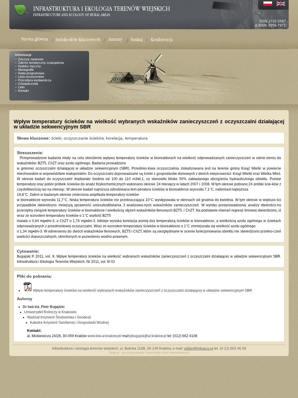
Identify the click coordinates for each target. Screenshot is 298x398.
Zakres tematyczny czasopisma (41, 62)
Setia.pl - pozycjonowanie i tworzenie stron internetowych (149, 352)
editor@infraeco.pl (198, 348)
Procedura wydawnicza (34, 80)
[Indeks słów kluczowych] (78, 39)
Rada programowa (31, 73)
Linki (21, 87)
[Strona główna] (38, 39)
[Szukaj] (137, 39)
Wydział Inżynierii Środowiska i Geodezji (59, 317)
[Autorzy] (115, 39)
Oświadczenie (28, 83)
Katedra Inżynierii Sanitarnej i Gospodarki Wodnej (69, 322)
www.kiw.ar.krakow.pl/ (104, 336)
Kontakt (23, 90)
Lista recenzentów (31, 76)
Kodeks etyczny (29, 66)
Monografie (26, 69)
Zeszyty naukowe (30, 59)
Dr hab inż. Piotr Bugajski (43, 307)
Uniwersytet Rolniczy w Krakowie (50, 312)
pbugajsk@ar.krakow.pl (148, 336)
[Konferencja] (162, 39)
